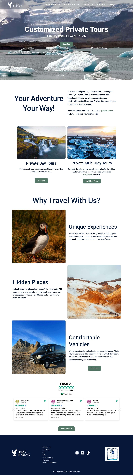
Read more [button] (19, 417)
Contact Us (88, 4)
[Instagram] (82, 453)
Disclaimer (46, 460)
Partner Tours (70, 4)
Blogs (112, 4)
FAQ (43, 455)
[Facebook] (77, 453)
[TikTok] (88, 453)
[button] (59, 5)
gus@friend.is (107, 111)
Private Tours (51, 4)
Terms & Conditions (49, 463)
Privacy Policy (47, 457)
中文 (121, 4)
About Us (101, 4)
